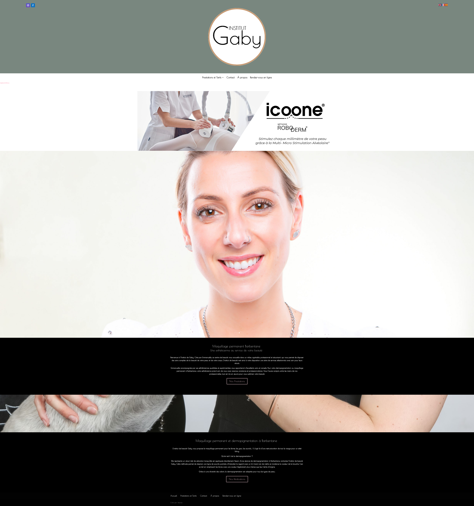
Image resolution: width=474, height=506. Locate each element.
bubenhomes (4, 83)
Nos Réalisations (237, 479)
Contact (231, 78)
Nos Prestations (237, 381)
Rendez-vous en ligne (261, 78)
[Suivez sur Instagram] (28, 5)
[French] (443, 5)
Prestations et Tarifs (211, 78)
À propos (242, 78)
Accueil (173, 496)
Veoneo (179, 503)
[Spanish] (446, 5)
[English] (440, 5)
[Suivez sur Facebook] (33, 5)
